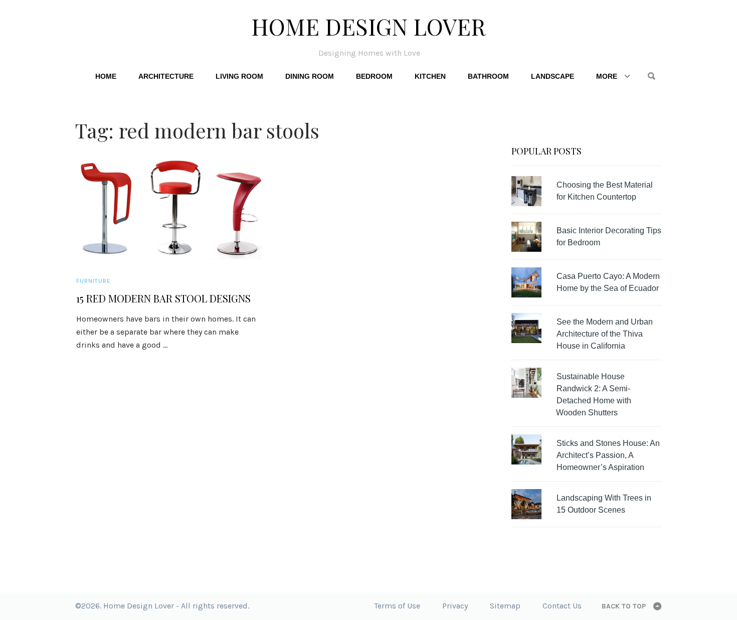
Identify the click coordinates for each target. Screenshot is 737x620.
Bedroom (374, 76)
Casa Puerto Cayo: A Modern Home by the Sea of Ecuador (608, 282)
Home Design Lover (368, 26)
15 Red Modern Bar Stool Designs (163, 298)
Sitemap (505, 605)
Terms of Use (397, 605)
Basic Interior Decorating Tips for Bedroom (609, 236)
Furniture (93, 280)
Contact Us (562, 605)
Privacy (455, 605)
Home (105, 76)
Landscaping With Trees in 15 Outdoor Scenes (604, 504)
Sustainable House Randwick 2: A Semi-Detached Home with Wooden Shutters (593, 394)
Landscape (552, 76)
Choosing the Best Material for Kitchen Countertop (605, 191)
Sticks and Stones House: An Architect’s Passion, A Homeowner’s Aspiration (608, 455)
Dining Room (309, 76)
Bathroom (488, 76)
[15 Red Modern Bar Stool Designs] (169, 208)
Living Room (239, 76)
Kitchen (430, 76)
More (606, 76)
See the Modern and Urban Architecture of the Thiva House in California (605, 334)
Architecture (166, 76)
